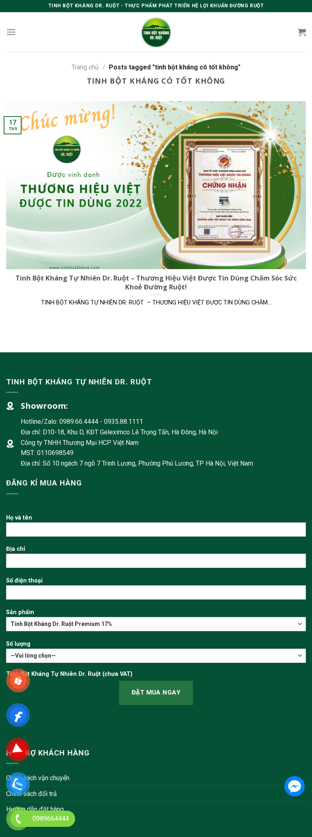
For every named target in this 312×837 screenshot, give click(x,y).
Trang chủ (85, 67)
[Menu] (11, 32)
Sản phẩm (20, 612)
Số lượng (18, 644)
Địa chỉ (15, 549)
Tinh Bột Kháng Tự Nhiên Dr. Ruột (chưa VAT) (69, 674)
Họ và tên (19, 517)
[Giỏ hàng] (302, 32)
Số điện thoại (24, 580)
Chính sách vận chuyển (37, 778)
